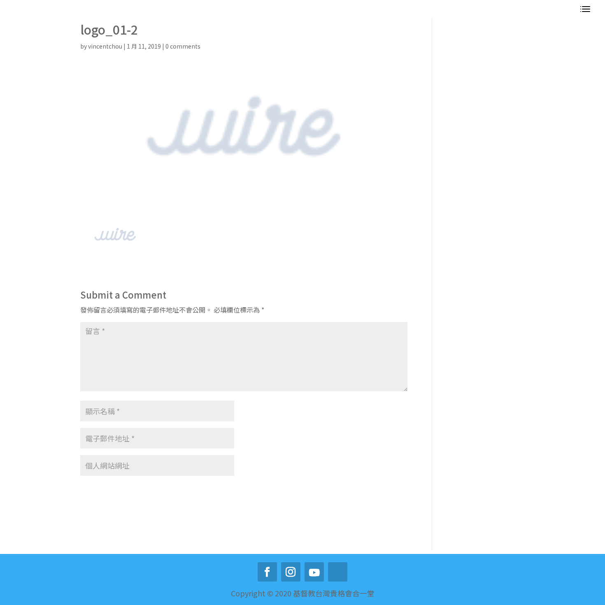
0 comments (182, 46)
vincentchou (105, 46)
